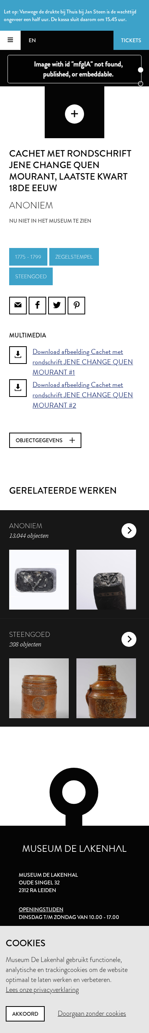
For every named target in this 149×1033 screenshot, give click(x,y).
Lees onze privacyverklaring (42, 990)
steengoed (31, 276)
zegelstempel (74, 257)
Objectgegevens (40, 440)
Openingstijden (41, 909)
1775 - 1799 (28, 257)
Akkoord (25, 1014)
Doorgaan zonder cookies (92, 1013)
